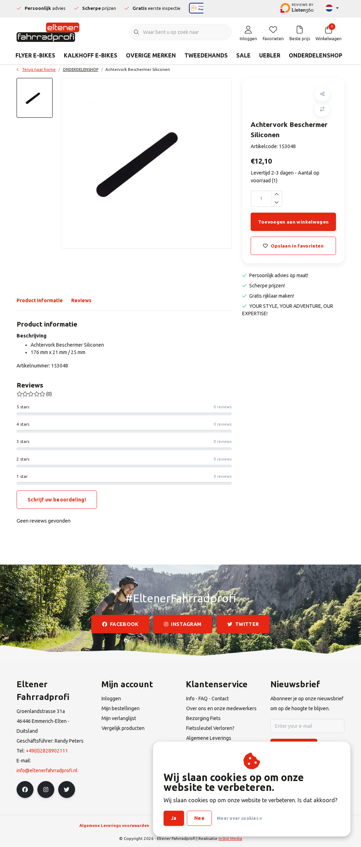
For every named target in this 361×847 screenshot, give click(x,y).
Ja (174, 818)
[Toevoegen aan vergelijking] (322, 109)
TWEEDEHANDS (206, 55)
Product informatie (40, 300)
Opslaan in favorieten (297, 246)
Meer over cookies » (239, 818)
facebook (124, 624)
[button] (322, 94)
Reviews (81, 300)
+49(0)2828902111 (47, 751)
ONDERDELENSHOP (315, 55)
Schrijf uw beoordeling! (56, 499)
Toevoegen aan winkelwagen (293, 222)
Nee (199, 818)
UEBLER (269, 55)
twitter (247, 624)
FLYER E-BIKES (35, 55)
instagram (186, 624)
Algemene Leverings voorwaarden (114, 825)
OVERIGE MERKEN (151, 55)
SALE (243, 55)
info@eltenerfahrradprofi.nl (47, 770)
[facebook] (25, 789)
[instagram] (45, 789)
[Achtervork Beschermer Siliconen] (146, 163)
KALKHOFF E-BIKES (90, 55)
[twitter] (66, 789)
